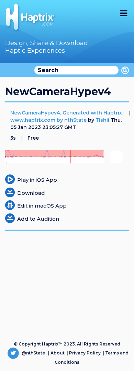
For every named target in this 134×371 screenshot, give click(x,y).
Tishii (102, 120)
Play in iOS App (37, 180)
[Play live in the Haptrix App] (10, 179)
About (58, 352)
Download (31, 193)
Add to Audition (38, 218)
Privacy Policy (85, 352)
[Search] (125, 70)
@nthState (33, 352)
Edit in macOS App (42, 205)
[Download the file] (10, 192)
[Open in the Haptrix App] (10, 204)
